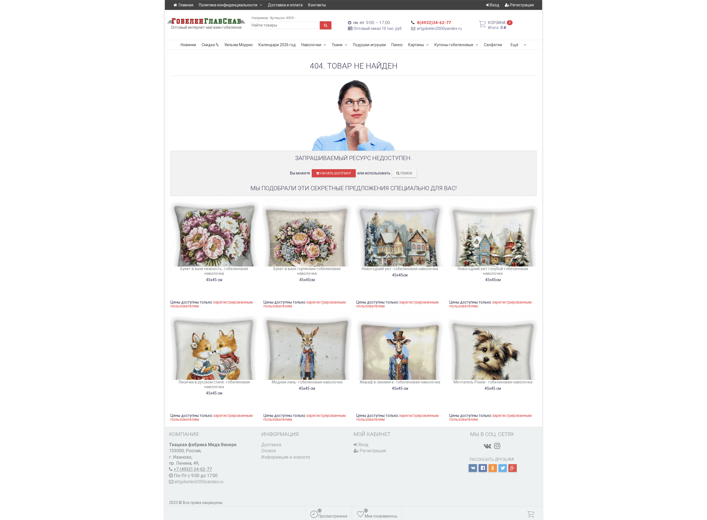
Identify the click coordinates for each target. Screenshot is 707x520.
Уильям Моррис (238, 45)
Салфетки (493, 45)
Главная (186, 5)
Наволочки (311, 45)
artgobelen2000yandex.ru (439, 28)
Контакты (317, 5)
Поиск (406, 173)
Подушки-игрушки (369, 45)
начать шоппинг (335, 173)
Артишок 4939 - (282, 18)
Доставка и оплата (285, 5)
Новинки (188, 45)
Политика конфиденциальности (228, 5)
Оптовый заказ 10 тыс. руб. (378, 28)
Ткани (337, 45)
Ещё (514, 45)
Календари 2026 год (277, 45)
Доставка (271, 444)
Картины (416, 45)
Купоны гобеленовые (453, 45)
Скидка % (210, 45)
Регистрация (521, 5)
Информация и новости (285, 457)
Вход (494, 5)
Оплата (268, 450)
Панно (397, 45)
